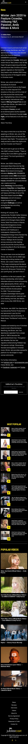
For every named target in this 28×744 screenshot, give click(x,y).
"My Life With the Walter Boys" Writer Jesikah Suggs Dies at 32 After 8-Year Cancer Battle (19, 499)
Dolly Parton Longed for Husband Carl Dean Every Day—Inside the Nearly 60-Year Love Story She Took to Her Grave (19, 522)
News (14, 702)
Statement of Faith (14, 721)
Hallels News (7, 34)
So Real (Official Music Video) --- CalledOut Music (11, 689)
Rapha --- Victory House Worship (11, 642)
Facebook (6, 367)
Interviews (14, 708)
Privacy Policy (14, 719)
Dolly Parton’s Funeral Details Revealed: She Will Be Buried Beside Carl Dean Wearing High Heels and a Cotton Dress (19, 453)
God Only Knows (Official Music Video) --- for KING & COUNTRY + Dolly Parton (14, 595)
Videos (14, 710)
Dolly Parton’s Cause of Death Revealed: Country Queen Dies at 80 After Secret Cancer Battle (19, 441)
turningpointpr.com (21, 362)
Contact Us (14, 724)
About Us (14, 713)
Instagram (13, 367)
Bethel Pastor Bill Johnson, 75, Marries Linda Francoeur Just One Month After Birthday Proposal (19, 476)
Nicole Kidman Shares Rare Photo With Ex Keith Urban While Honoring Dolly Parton (19, 510)
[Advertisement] (14, 414)
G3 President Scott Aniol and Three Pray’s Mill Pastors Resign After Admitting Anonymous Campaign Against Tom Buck (19, 488)
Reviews (14, 705)
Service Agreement (14, 716)
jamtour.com (8, 362)
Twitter (22, 367)
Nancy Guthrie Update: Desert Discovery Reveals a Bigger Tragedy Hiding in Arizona (19, 430)
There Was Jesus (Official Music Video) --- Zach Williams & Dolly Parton (14, 619)
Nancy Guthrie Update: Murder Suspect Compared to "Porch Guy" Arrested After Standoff (19, 464)
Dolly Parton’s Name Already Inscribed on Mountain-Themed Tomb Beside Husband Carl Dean (19, 534)
